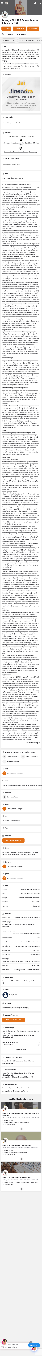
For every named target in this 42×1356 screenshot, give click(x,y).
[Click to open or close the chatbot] (34, 1348)
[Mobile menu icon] (2, 3)
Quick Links (33, 1345)
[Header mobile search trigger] (39, 3)
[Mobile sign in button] (35, 3)
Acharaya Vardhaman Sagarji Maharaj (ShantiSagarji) (20, 152)
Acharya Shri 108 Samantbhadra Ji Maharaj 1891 (17, 1077)
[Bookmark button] (21, 1128)
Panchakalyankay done (13, 1019)
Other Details (21, 34)
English (10, 34)
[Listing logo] (4, 14)
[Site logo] (7, 3)
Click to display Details (13, 840)
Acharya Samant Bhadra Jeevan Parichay (15, 1091)
